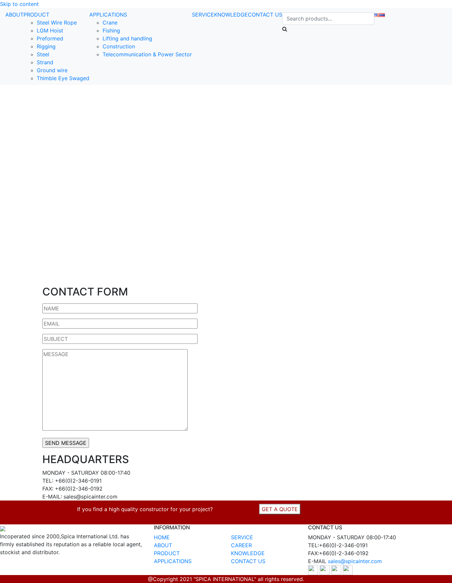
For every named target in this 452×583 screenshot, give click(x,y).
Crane (110, 22)
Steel (43, 54)
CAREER (241, 545)
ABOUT (14, 14)
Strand (45, 62)
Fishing (111, 30)
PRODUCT (36, 14)
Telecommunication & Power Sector (147, 54)
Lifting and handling (127, 38)
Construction (119, 46)
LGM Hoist (50, 30)
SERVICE (203, 14)
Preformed (50, 38)
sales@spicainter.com (355, 561)
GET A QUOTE (280, 509)
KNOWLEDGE (231, 14)
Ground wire (52, 70)
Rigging (46, 46)
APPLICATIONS (108, 14)
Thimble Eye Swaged (63, 78)
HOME (162, 537)
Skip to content (19, 4)
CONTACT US (265, 14)
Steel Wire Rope (57, 22)
